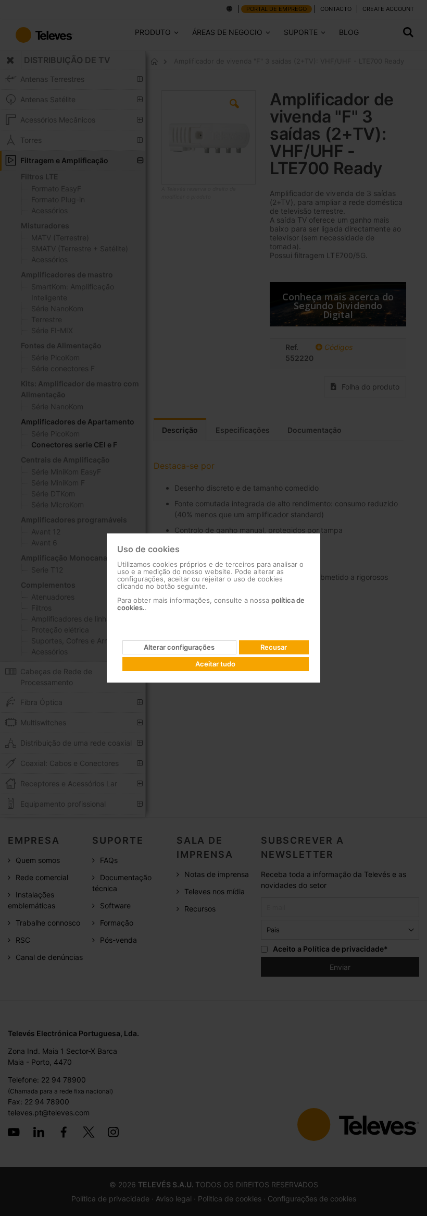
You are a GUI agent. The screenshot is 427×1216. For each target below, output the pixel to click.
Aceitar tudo (215, 664)
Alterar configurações (179, 647)
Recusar (273, 647)
